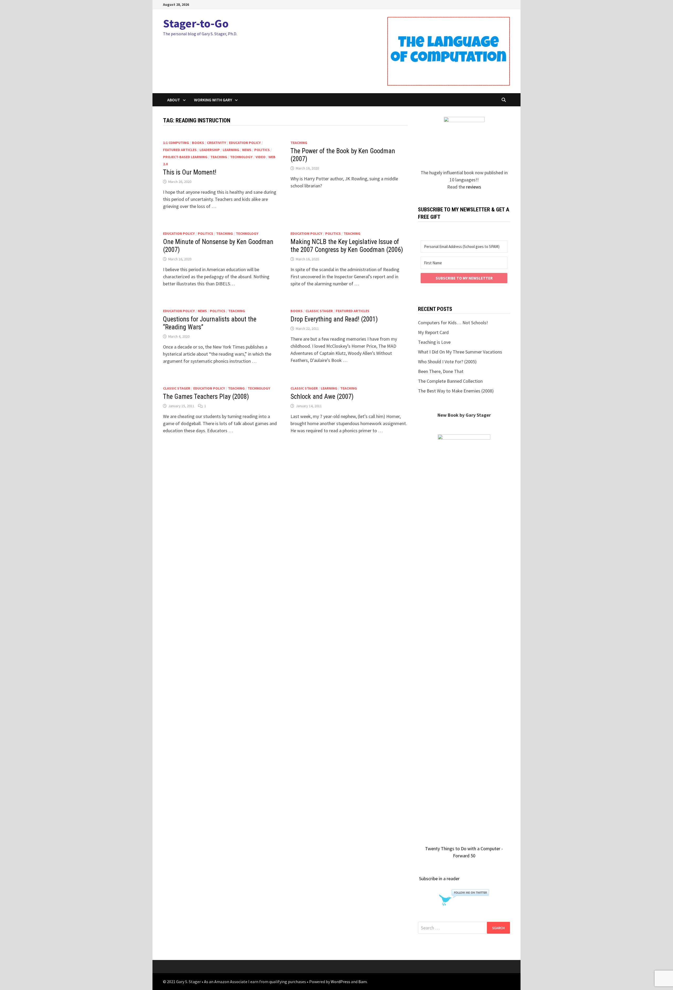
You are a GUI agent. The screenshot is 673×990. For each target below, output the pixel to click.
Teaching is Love (434, 342)
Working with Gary (213, 99)
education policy (245, 142)
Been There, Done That (440, 371)
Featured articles (180, 149)
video (261, 157)
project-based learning (185, 157)
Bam (362, 981)
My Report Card (433, 332)
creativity (216, 142)
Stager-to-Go (196, 23)
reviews (473, 187)
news (246, 149)
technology (241, 157)
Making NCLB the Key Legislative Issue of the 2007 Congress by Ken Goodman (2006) (346, 245)
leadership (210, 149)
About (173, 99)
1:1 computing (176, 142)
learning (231, 149)
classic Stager (319, 311)
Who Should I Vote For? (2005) (447, 362)
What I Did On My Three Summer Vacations (460, 352)
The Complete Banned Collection (450, 381)
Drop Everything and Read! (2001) (334, 319)
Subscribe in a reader (439, 878)
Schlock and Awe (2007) (322, 396)
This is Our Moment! (189, 172)
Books (198, 142)
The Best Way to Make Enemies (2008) (456, 391)
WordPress (340, 981)
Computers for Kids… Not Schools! (453, 323)
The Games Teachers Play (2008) (206, 396)
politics (262, 149)
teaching (218, 157)
